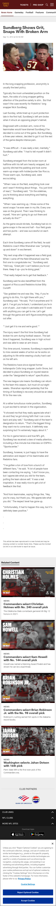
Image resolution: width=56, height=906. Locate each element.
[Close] (52, 843)
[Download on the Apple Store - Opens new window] (17, 834)
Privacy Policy (24, 878)
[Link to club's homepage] (5, 3)
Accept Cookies (28, 900)
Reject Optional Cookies (28, 892)
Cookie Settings (28, 884)
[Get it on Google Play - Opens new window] (37, 835)
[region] (28, 873)
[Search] (47, 5)
